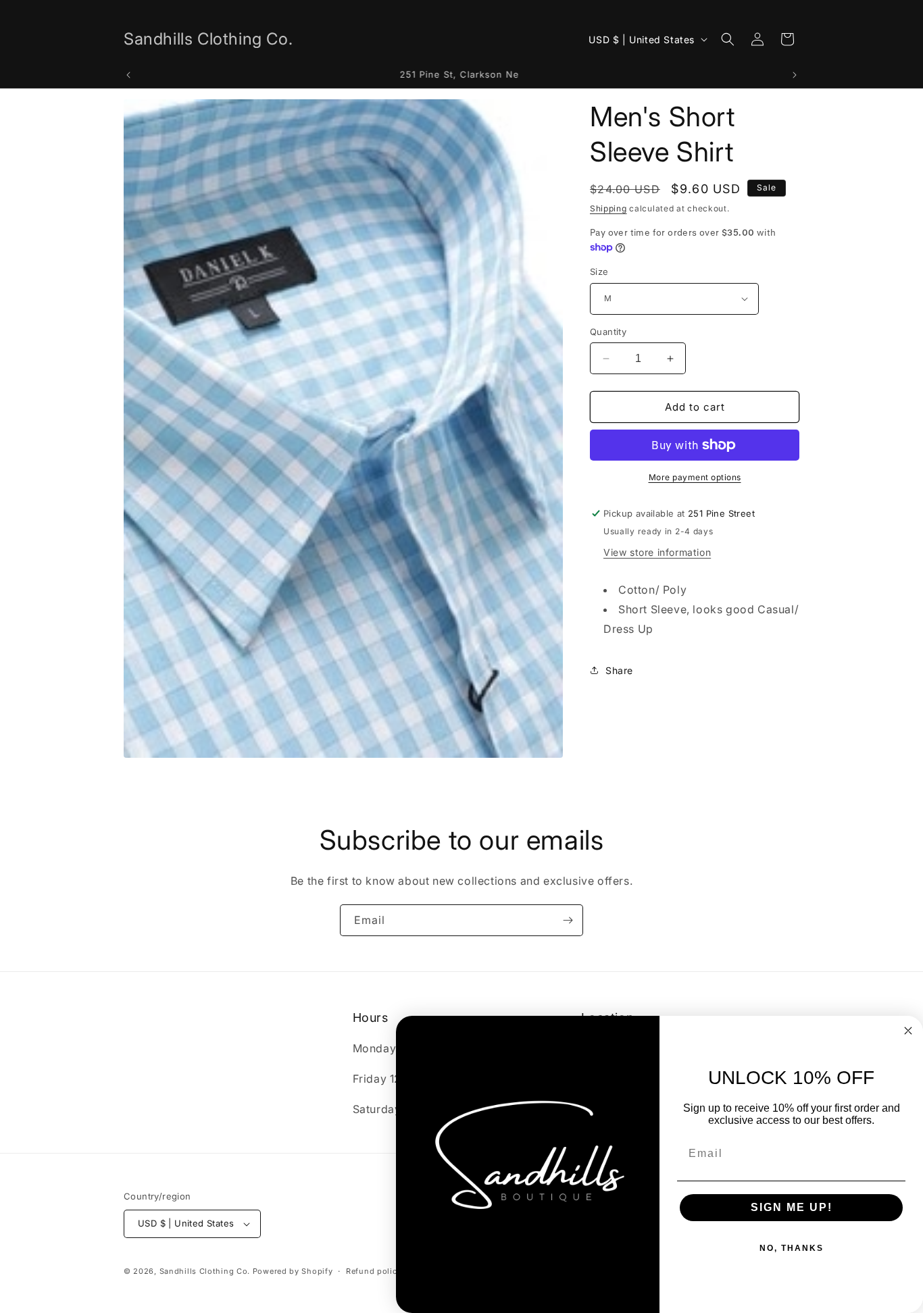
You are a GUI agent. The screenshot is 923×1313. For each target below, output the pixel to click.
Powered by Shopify (293, 1271)
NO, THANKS (791, 1248)
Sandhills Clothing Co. (204, 1271)
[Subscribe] (567, 920)
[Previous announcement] (128, 75)
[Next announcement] (794, 75)
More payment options (695, 477)
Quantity (608, 331)
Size (599, 271)
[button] (728, 39)
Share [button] (619, 670)
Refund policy (373, 1271)
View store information (657, 552)
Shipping (608, 208)
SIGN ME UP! (791, 1207)
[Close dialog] (908, 1031)
